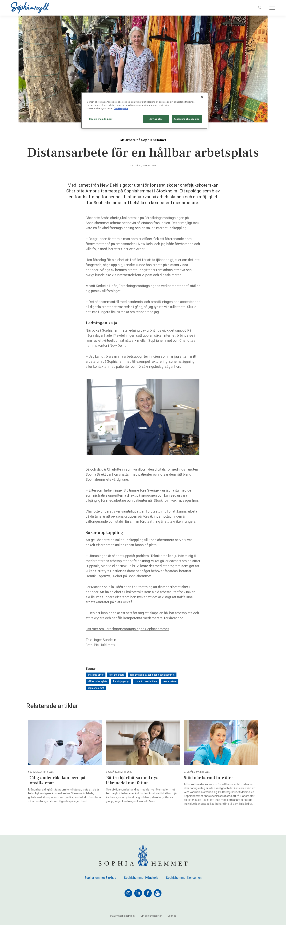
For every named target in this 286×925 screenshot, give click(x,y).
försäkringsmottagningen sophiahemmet (152, 674)
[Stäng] (202, 97)
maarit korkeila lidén (146, 681)
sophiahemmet (96, 688)
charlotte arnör (96, 674)
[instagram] (128, 893)
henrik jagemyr (121, 681)
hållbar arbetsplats (97, 681)
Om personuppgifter (151, 916)
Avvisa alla (156, 119)
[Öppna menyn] (272, 8)
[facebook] (148, 893)
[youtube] (157, 893)
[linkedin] (138, 893)
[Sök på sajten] (260, 7)
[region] (144, 111)
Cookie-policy (121, 108)
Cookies (172, 916)
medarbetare (169, 681)
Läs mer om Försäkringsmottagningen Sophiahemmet (127, 629)
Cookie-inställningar (100, 119)
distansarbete (116, 674)
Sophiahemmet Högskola (141, 878)
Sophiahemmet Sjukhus (100, 878)
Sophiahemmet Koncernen (184, 878)
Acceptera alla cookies (187, 119)
